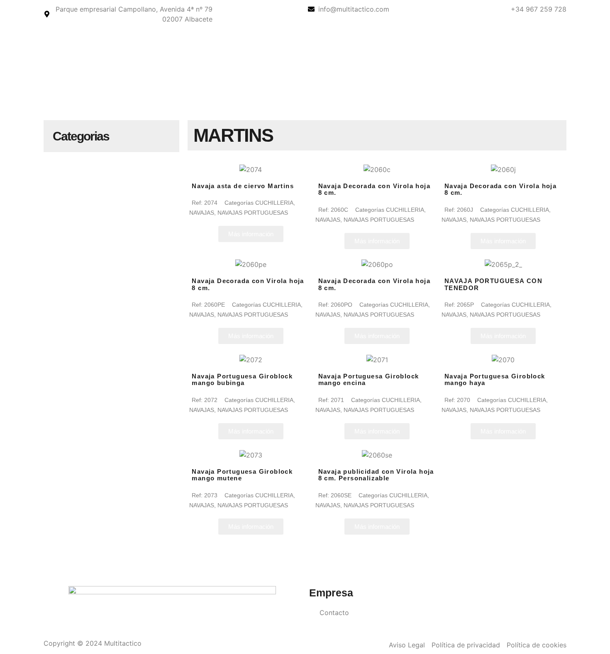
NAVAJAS (201, 212)
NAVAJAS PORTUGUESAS (252, 212)
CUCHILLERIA (274, 202)
